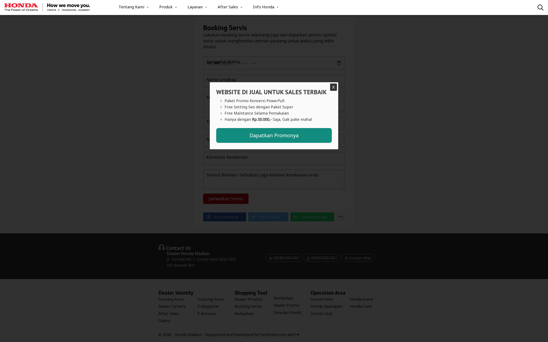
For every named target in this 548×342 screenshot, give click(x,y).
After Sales (228, 6)
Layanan (195, 6)
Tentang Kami (131, 6)
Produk (166, 6)
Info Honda (263, 6)
